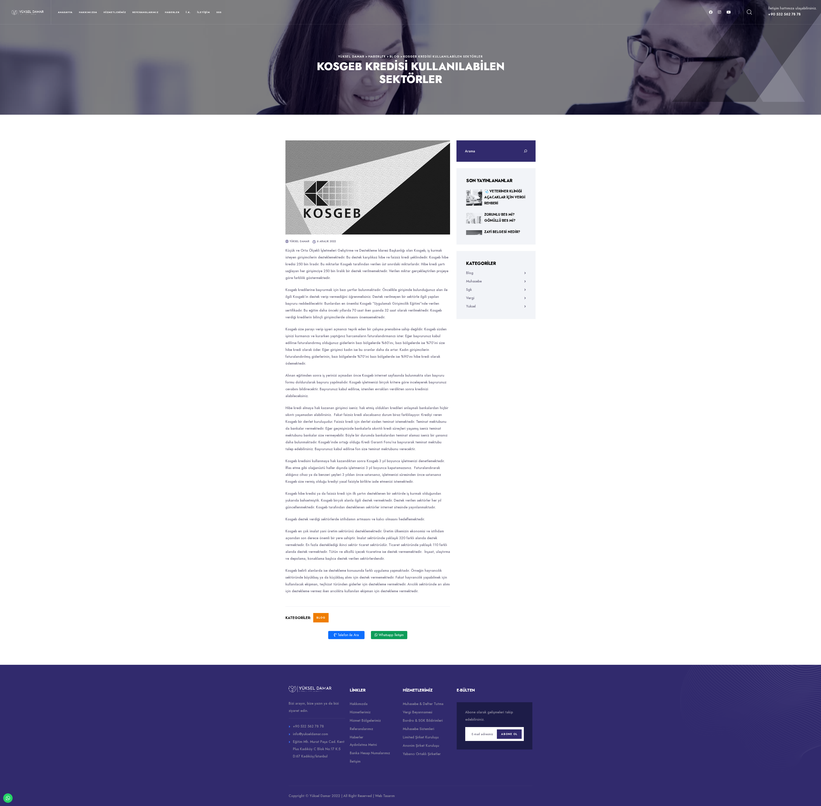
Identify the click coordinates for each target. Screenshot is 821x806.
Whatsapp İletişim (391, 634)
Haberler (172, 12)
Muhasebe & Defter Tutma (423, 703)
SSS (218, 12)
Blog (320, 618)
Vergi (470, 297)
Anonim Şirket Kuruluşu (421, 745)
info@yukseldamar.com (310, 734)
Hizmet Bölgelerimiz (365, 720)
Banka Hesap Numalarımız (370, 753)
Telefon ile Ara (348, 634)
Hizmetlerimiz (114, 12)
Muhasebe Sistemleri (418, 728)
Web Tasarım (385, 795)
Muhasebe (474, 281)
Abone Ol (509, 734)
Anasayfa (65, 12)
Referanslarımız (145, 12)
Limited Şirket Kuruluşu (421, 737)
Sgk (469, 289)
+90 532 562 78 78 (784, 14)
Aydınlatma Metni (363, 744)
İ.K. (188, 12)
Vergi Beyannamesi (417, 712)
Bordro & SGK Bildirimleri (423, 720)
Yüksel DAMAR (299, 241)
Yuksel (471, 306)
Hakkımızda (88, 12)
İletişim (203, 12)
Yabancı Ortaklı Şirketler (422, 753)
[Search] (525, 151)
